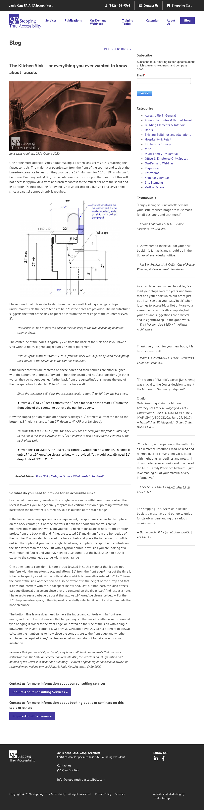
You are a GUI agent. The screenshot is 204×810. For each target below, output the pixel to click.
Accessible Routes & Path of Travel (168, 120)
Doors (149, 130)
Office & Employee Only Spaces (166, 158)
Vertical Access (154, 187)
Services (51, 20)
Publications (73, 20)
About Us (171, 22)
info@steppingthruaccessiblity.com (81, 779)
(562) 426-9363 (68, 770)
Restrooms (152, 173)
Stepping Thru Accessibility (25, 21)
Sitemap (120, 794)
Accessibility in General (160, 115)
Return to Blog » (117, 49)
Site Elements (154, 182)
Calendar (152, 20)
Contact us (64, 765)
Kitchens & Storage (158, 144)
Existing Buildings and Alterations (168, 134)
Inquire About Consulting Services (39, 692)
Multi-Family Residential (161, 154)
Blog (187, 20)
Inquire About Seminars (31, 716)
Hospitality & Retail (158, 139)
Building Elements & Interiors (165, 125)
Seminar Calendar (157, 178)
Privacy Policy (103, 794)
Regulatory (152, 168)
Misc (148, 149)
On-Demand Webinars (98, 22)
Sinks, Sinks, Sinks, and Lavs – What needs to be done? (69, 476)
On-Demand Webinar (159, 163)
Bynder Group (161, 798)
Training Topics (127, 22)
